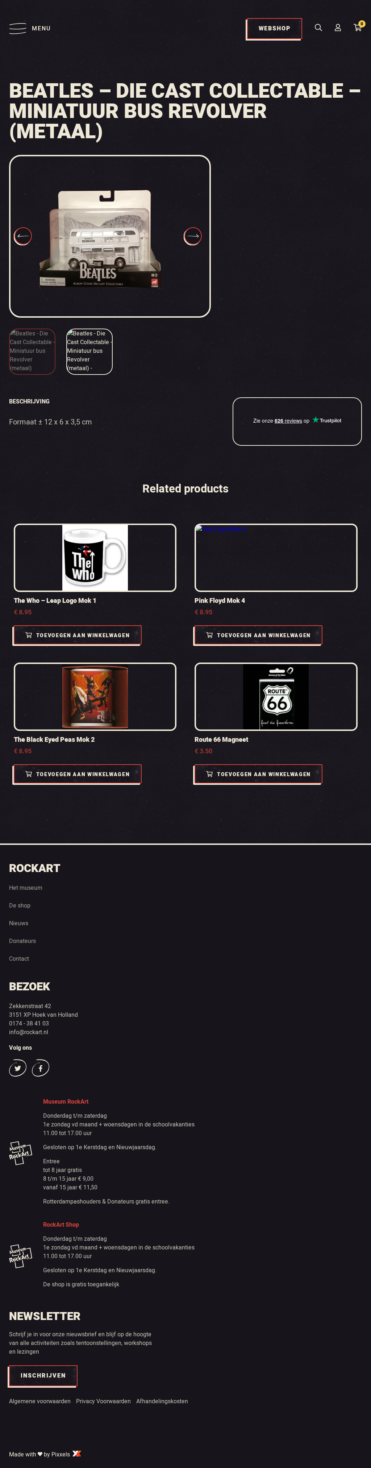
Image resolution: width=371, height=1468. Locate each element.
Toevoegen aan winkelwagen (83, 635)
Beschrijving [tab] (29, 401)
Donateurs (22, 941)
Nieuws (18, 923)
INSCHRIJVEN (43, 1375)
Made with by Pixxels (40, 1454)
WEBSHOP (275, 28)
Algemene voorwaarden (40, 1401)
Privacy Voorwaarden (103, 1401)
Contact (19, 959)
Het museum (25, 888)
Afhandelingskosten (162, 1401)
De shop (19, 905)
